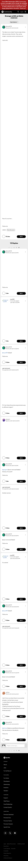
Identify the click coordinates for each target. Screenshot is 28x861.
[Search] (18, 12)
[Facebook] (15, 833)
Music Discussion (10, 230)
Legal (5, 843)
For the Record (7, 771)
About (5, 764)
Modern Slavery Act (7, 853)
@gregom (5, 469)
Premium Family (8, 821)
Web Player (7, 801)
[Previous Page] (6, 247)
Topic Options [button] (13, 22)
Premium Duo (7, 817)
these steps (5, 8)
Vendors (6, 790)
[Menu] (25, 12)
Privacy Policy (6, 846)
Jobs (5, 768)
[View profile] (3, 27)
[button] (25, 27)
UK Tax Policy (6, 855)
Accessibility (6, 851)
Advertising (7, 784)
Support (6, 798)
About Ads (13, 848)
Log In (21, 12)
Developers (7, 781)
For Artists (6, 778)
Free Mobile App (8, 804)
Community (8, 12)
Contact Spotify (8, 807)
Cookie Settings (7, 848)
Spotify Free (7, 827)
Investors (6, 787)
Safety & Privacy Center (11, 843)
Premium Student (8, 824)
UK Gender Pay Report (8, 858)
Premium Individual (8, 814)
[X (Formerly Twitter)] (10, 833)
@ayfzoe (4, 728)
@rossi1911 (5, 353)
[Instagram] (5, 833)
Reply (21, 236)
